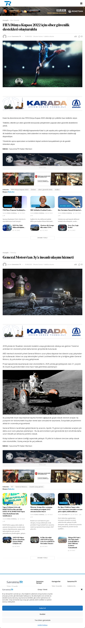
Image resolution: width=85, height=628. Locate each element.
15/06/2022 (28, 36)
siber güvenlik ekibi (45, 190)
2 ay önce (75, 514)
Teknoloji (8, 206)
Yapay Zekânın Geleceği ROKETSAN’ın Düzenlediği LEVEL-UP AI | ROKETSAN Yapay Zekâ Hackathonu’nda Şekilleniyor (14, 512)
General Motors (21, 487)
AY (12, 487)
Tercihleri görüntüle (42, 620)
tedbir (57, 190)
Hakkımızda (71, 586)
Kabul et (42, 608)
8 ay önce (49, 213)
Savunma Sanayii (65, 206)
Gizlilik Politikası (42, 625)
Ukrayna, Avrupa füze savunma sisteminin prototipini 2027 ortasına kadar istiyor (41, 509)
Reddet (42, 614)
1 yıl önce (17, 230)
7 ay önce (22, 213)
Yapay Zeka (8, 503)
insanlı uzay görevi (36, 487)
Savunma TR (16, 36)
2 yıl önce (44, 230)
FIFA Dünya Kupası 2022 (19, 190)
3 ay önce (72, 550)
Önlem (33, 190)
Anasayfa (5, 20)
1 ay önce (22, 519)
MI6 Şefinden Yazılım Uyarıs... (41, 210)
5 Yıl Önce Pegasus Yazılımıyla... (14, 210)
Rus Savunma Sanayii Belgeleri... (70, 210)
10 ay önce (77, 213)
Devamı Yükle (42, 238)
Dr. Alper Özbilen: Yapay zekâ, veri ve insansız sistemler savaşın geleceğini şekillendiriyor (70, 509)
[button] (82, 589)
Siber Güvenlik (14, 20)
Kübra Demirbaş (12, 213)
